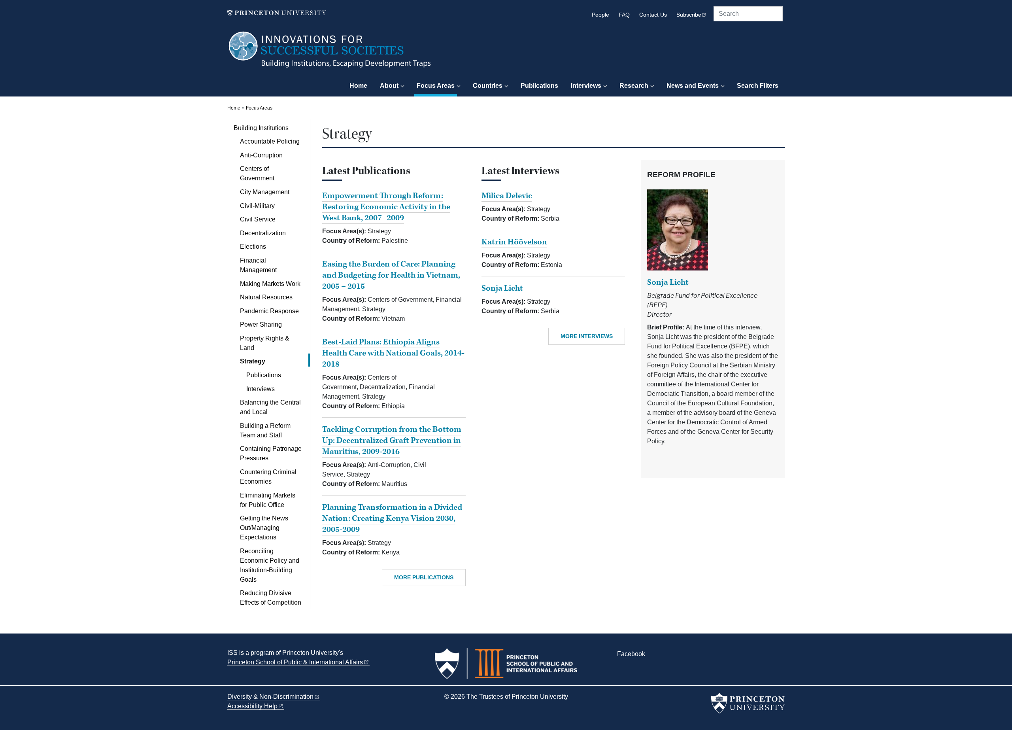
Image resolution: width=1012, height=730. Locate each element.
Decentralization (263, 233)
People (600, 15)
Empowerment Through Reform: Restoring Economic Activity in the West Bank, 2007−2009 (386, 207)
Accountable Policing (270, 141)
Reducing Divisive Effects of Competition (270, 598)
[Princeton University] (276, 12)
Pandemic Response (269, 311)
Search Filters (757, 85)
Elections (253, 246)
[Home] (330, 53)
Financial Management (258, 265)
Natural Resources (266, 297)
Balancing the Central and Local (270, 407)
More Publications (423, 577)
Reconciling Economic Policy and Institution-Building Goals (269, 565)
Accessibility (252, 706)
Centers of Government (257, 173)
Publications (539, 85)
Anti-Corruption (261, 155)
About (389, 85)
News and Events (692, 85)
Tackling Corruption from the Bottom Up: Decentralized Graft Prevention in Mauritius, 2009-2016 (391, 440)
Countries (487, 85)
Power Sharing (261, 324)
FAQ (624, 15)
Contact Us (653, 15)
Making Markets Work (270, 283)
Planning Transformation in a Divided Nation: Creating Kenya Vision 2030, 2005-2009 (392, 518)
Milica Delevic (506, 196)
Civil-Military (257, 205)
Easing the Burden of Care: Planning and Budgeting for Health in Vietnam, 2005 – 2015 (391, 275)
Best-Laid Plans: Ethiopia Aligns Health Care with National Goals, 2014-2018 (393, 353)
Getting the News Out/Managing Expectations (264, 528)
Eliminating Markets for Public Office (267, 500)
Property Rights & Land (264, 343)
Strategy (275, 361)
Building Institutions (272, 127)
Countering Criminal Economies (268, 477)
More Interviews (587, 336)
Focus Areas (437, 85)
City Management (264, 192)
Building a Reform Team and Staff (265, 430)
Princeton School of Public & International (295, 662)
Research (633, 85)
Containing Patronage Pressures (271, 453)
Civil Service (258, 219)
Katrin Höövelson (514, 242)
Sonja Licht (502, 288)
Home (358, 85)
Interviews (586, 85)
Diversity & (270, 696)
